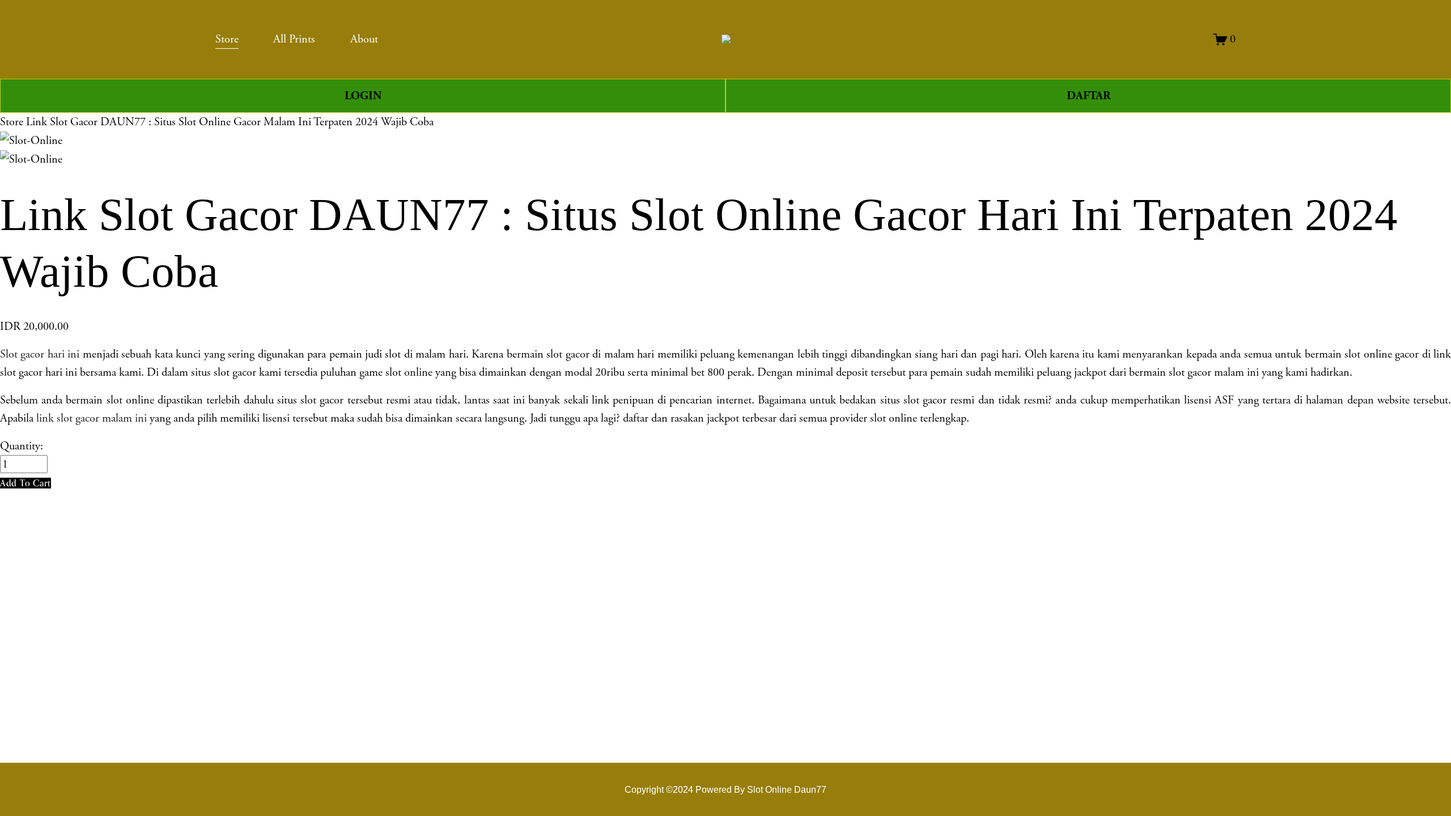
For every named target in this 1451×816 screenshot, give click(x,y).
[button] (25, 483)
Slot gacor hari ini (39, 354)
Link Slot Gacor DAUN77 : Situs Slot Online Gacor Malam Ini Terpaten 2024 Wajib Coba (230, 121)
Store (11, 121)
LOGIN (363, 96)
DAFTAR (1088, 96)
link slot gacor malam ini (91, 418)
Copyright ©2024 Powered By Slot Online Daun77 (725, 789)
